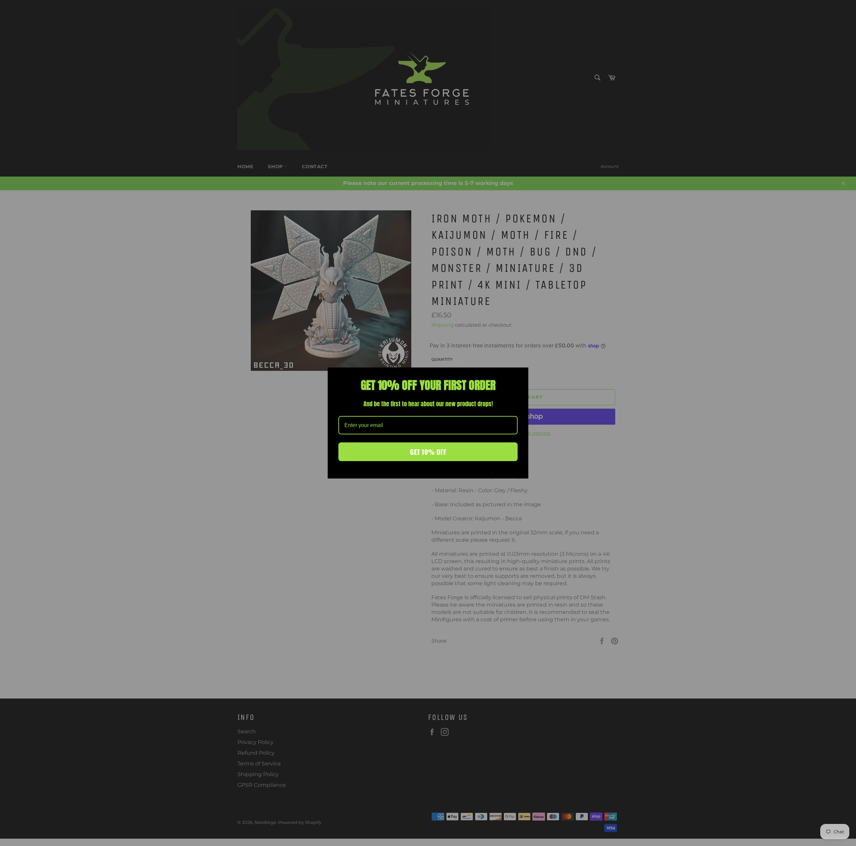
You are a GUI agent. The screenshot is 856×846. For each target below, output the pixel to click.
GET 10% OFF (428, 452)
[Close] (520, 375)
